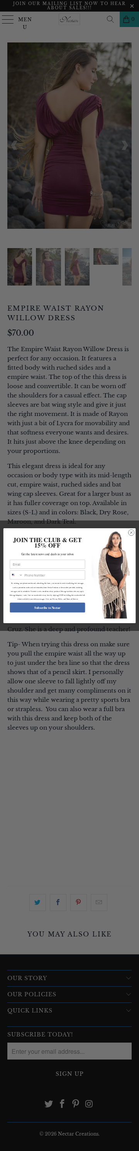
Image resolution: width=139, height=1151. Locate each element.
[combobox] (16, 574)
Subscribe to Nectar (47, 607)
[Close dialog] (131, 532)
